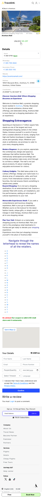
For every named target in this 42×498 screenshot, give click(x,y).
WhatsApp (6, 60)
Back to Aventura (9, 8)
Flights (6, 451)
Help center (8, 471)
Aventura (19, 106)
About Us (7, 428)
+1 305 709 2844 (10, 63)
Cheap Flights (9, 459)
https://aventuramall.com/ (12, 76)
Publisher (7, 439)
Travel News (8, 432)
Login (12, 401)
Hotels (6, 455)
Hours (6, 53)
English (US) (8, 489)
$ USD (18, 489)
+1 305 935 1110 (9, 70)
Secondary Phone (8, 67)
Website (5, 74)
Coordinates (7, 89)
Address (5, 80)
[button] (5, 21)
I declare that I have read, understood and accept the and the (20, 383)
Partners (7, 443)
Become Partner (10, 435)
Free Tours (8, 462)
